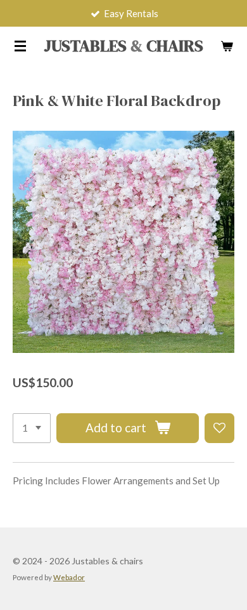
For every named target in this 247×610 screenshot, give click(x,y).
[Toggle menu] (20, 45)
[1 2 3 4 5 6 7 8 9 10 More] (32, 428)
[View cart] (227, 45)
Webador (69, 577)
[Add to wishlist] (219, 428)
